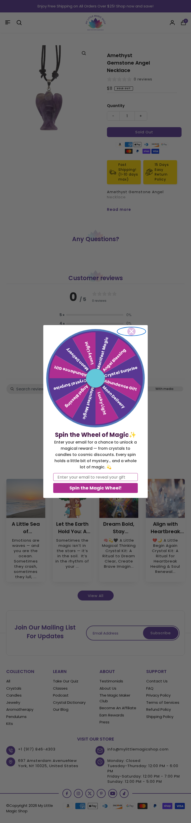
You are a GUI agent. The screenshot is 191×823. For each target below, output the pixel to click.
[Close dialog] (131, 331)
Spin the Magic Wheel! (95, 488)
